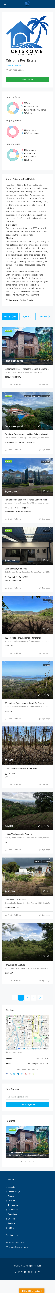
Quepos (11, 1219)
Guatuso (11, 1201)
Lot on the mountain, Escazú (18, 834)
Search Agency (27, 1104)
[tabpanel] (27, 1142)
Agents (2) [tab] (27, 316)
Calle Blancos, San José (16, 568)
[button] (10, 1019)
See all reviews (14, 65)
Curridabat (12, 1214)
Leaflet (22, 1048)
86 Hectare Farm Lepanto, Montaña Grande (24, 703)
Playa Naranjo (14, 1192)
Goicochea (13, 1210)
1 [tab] (22, 1163)
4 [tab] (35, 1163)
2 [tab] (26, 1163)
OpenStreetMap (33, 1048)
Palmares (12, 1228)
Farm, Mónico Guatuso (15, 965)
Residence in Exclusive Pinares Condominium (26, 499)
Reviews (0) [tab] (45, 316)
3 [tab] (31, 1163)
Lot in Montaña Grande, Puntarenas (21, 768)
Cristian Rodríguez (14, 384)
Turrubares (13, 1205)
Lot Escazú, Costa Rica (15, 899)
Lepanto (11, 1187)
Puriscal (11, 1223)
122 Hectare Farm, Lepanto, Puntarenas (23, 638)
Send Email (27, 79)
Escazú (11, 1196)
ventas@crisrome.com (38, 1063)
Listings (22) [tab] (10, 316)
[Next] (40, 997)
